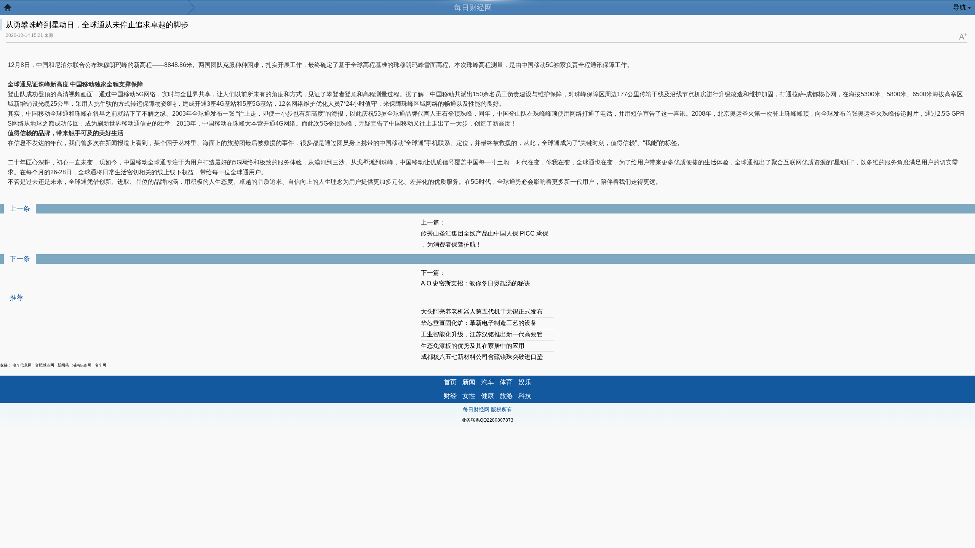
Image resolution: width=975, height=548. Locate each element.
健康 (487, 396)
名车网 (100, 365)
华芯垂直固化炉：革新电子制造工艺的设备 (479, 323)
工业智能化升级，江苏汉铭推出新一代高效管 (482, 334)
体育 (506, 382)
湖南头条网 (81, 365)
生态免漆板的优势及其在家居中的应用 (472, 345)
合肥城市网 (44, 365)
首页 (450, 382)
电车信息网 (22, 365)
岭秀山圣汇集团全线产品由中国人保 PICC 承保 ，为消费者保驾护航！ (484, 239)
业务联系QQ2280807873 (487, 420)
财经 (450, 396)
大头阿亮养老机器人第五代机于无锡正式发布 (482, 311)
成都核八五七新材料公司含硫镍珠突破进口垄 (482, 357)
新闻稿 (63, 365)
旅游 (506, 396)
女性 (468, 396)
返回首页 (11, 9)
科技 (524, 396)
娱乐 (524, 382)
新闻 (468, 382)
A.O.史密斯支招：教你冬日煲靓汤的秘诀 (475, 283)
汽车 (487, 382)
